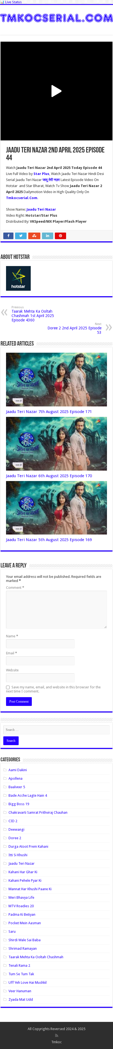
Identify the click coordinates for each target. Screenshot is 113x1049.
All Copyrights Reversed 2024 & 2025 (56, 1029)
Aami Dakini (18, 770)
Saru (12, 931)
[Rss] (57, 1035)
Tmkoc (56, 1042)
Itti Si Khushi (18, 855)
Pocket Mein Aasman (25, 923)
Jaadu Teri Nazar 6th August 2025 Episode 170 (49, 475)
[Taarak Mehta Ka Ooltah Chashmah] (56, 17)
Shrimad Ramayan (23, 948)
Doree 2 (15, 838)
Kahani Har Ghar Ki (23, 872)
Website (12, 670)
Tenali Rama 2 (19, 965)
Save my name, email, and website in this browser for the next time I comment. (53, 689)
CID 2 (13, 821)
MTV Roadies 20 (21, 906)
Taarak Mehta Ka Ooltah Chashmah (36, 957)
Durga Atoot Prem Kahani (28, 846)
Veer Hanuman (20, 991)
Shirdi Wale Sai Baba (25, 940)
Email (11, 653)
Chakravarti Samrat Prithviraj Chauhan (38, 812)
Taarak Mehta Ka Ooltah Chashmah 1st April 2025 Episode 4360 (33, 314)
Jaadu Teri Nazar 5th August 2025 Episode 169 (49, 539)
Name (12, 636)
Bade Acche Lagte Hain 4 (28, 795)
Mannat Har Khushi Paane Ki (30, 889)
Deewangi (16, 829)
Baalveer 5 (17, 787)
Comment (15, 588)
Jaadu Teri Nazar (22, 863)
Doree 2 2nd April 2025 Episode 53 (74, 328)
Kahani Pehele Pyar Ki (25, 880)
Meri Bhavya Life (21, 897)
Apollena (15, 778)
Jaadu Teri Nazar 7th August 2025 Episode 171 (49, 411)
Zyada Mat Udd (21, 999)
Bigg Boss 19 (19, 804)
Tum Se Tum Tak (21, 974)
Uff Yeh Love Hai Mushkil (28, 982)
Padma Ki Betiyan (22, 914)
